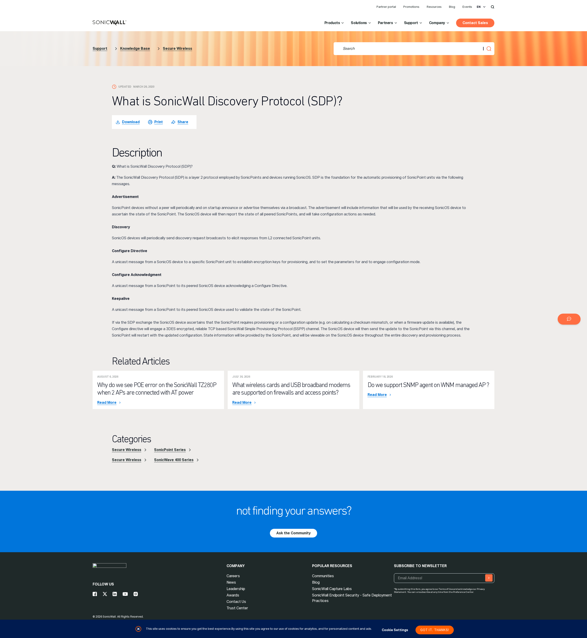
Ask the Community (293, 533)
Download (131, 122)
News (231, 582)
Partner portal (386, 6)
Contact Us (236, 601)
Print (158, 122)
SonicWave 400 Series (174, 460)
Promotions (411, 6)
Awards (233, 595)
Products (332, 23)
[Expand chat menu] (569, 319)
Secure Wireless (177, 48)
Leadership (236, 589)
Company (437, 23)
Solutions (359, 23)
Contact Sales (475, 23)
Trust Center (237, 608)
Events (467, 6)
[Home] (109, 23)
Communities (323, 576)
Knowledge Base (135, 48)
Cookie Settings (395, 630)
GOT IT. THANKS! (434, 630)
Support (411, 23)
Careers (233, 576)
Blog (452, 6)
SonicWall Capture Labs (332, 589)
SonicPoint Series (170, 450)
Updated (124, 86)
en (479, 6)
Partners (385, 23)
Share (182, 122)
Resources (434, 6)
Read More (106, 402)
